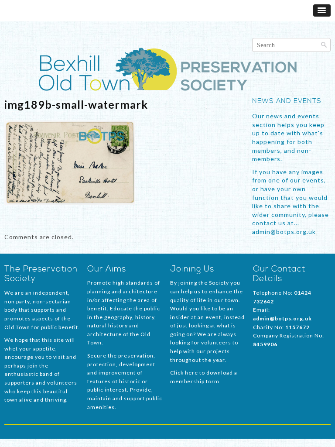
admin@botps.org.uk (282, 318)
